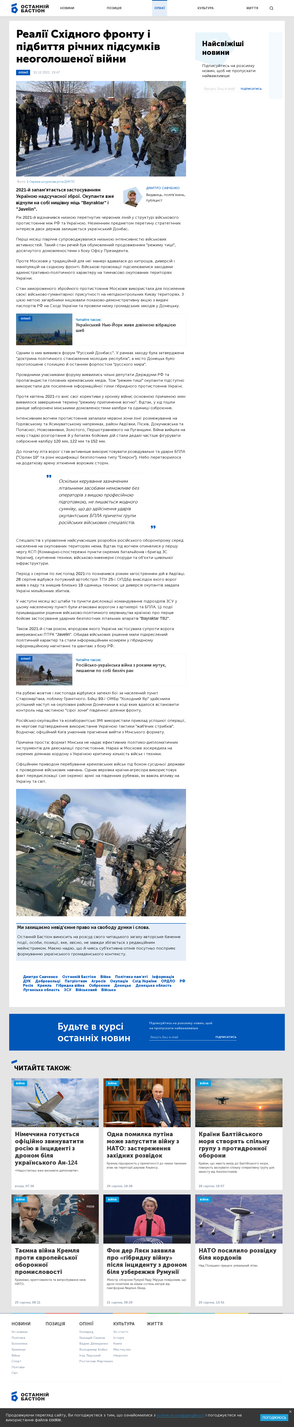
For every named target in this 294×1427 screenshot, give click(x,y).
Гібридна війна (70, 985)
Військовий (86, 990)
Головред (86, 1332)
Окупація (119, 981)
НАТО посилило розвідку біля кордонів (238, 1254)
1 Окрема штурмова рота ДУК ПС (51, 181)
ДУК (27, 981)
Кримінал (18, 1349)
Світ (14, 1373)
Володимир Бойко (93, 1349)
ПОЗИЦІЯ (114, 8)
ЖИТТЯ (252, 8)
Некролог (120, 1355)
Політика (18, 1338)
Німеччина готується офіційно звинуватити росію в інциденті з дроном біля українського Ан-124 (49, 1148)
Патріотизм (76, 981)
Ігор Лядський (90, 1355)
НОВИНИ (67, 8)
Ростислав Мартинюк (96, 1361)
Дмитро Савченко (163, 188)
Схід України (144, 981)
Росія (28, 985)
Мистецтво (122, 1349)
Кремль (44, 985)
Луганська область (41, 990)
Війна (105, 977)
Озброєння (99, 985)
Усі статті (120, 1332)
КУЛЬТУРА (206, 8)
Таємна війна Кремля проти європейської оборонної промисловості (47, 1261)
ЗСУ (67, 990)
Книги (117, 1344)
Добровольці (47, 981)
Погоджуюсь (274, 1418)
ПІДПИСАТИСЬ (251, 88)
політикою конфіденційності (180, 1415)
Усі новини (19, 1332)
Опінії (23, 72)
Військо (108, 990)
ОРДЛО (168, 981)
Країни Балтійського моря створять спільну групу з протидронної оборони (234, 1145)
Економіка (19, 1344)
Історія (118, 1338)
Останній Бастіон (79, 977)
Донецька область (154, 985)
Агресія (98, 981)
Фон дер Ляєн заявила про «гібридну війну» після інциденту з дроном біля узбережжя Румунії (147, 1261)
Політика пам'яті (131, 977)
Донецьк (122, 985)
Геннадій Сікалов (92, 1338)
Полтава (18, 1367)
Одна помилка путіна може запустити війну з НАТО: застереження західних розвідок (143, 1145)
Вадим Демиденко (93, 1344)
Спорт (16, 1361)
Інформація (163, 977)
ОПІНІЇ (159, 8)
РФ (182, 981)
